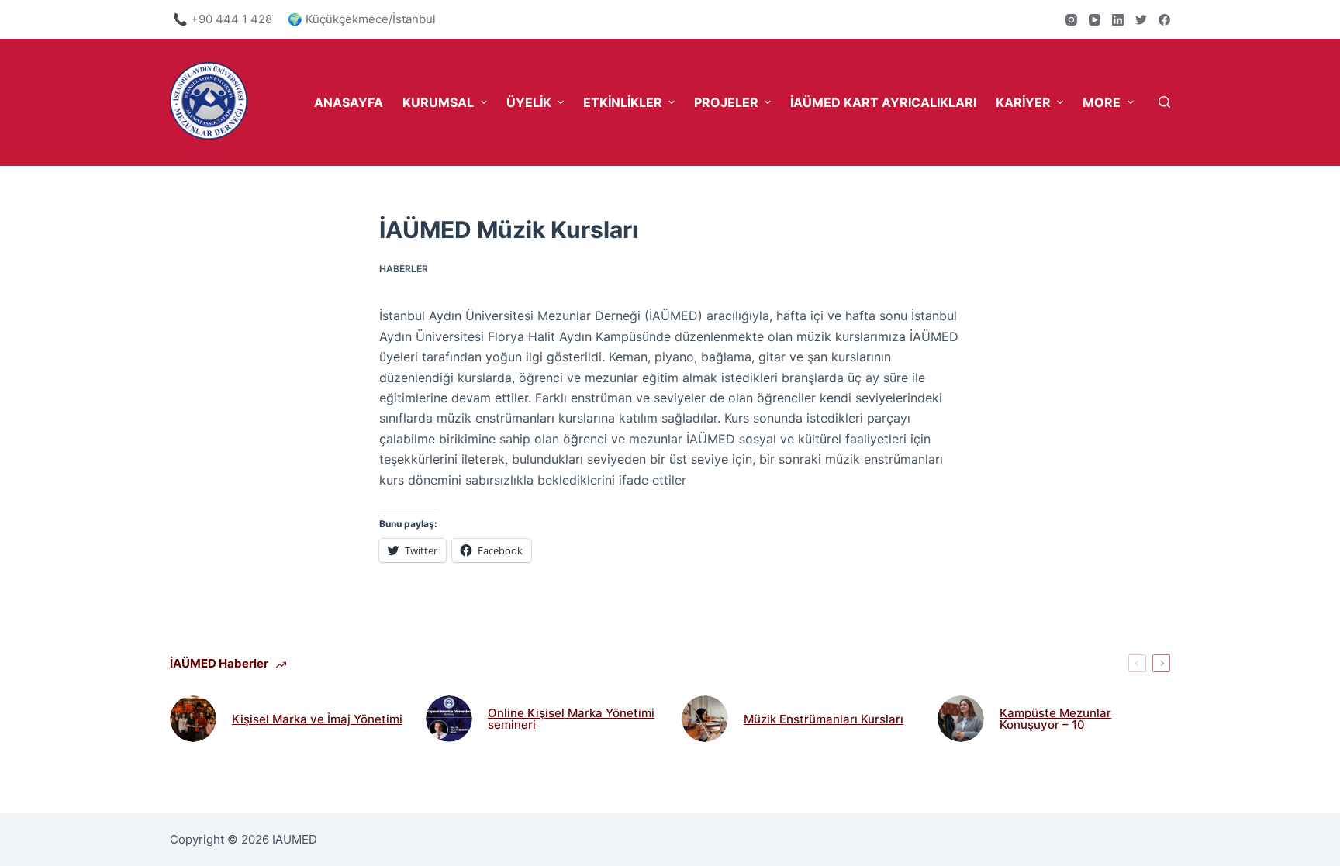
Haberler (403, 268)
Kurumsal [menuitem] (438, 102)
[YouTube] (1094, 20)
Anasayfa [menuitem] (348, 102)
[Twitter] (1141, 20)
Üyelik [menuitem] (528, 102)
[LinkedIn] (1118, 20)
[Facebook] (1164, 20)
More (1102, 102)
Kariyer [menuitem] (1023, 102)
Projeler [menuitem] (726, 102)
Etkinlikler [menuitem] (622, 102)
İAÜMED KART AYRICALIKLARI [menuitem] (883, 102)
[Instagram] (1071, 20)
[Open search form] (1164, 102)
